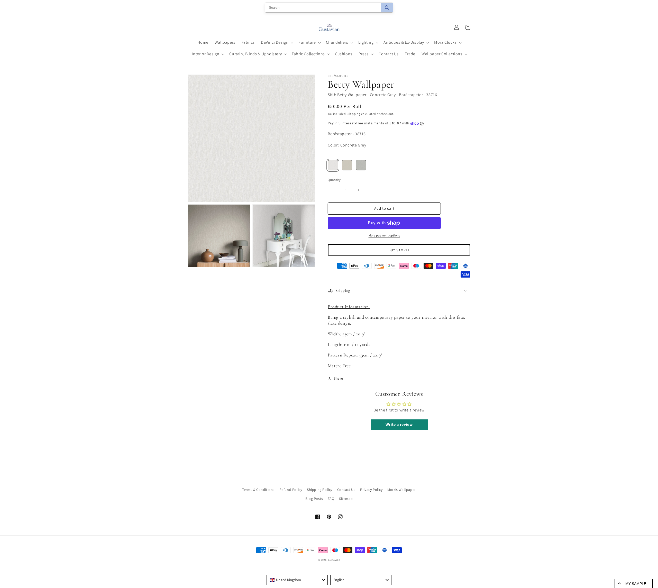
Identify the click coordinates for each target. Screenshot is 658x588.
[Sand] (347, 165)
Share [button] (338, 378)
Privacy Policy (371, 489)
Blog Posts (314, 498)
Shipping (354, 114)
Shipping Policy (319, 489)
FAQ (331, 498)
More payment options (384, 235)
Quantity (334, 180)
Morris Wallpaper (401, 489)
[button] (276, 42)
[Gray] (361, 165)
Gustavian (334, 560)
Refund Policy (290, 489)
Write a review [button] (399, 424)
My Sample (635, 584)
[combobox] (297, 580)
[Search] (387, 7)
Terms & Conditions (258, 489)
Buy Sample (399, 250)
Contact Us (346, 489)
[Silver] (333, 165)
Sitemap (346, 498)
